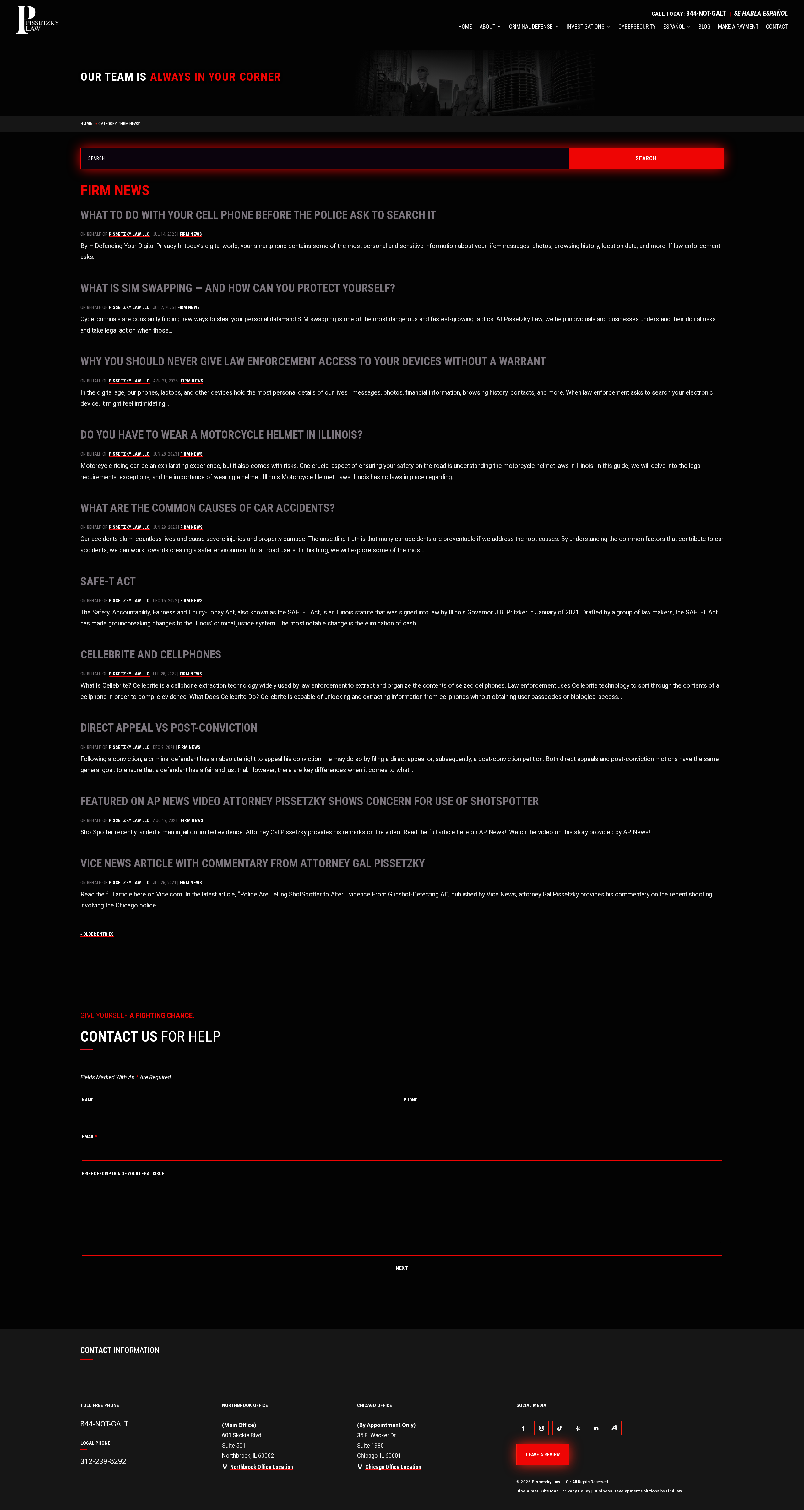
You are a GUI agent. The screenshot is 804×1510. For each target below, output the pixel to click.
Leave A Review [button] (543, 1455)
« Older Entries (97, 934)
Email (89, 1136)
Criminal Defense (531, 26)
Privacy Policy (576, 1490)
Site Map (550, 1490)
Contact (777, 26)
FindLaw (674, 1490)
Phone (410, 1100)
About (487, 26)
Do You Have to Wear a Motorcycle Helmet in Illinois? (221, 434)
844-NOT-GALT (706, 13)
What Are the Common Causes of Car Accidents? (207, 508)
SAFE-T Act (108, 581)
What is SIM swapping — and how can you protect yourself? (237, 288)
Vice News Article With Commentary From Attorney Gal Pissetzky (252, 863)
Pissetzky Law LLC (129, 234)
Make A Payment (738, 26)
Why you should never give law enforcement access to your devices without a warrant (313, 361)
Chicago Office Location (393, 1467)
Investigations (586, 26)
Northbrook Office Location (261, 1467)
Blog (704, 26)
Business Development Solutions (626, 1490)
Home (465, 26)
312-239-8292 (103, 1461)
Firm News (191, 234)
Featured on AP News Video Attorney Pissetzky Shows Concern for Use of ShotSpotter (309, 801)
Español (674, 26)
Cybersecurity (637, 26)
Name (88, 1100)
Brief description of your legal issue (123, 1174)
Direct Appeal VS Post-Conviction (169, 727)
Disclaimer (527, 1490)
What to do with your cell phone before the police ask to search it (258, 215)
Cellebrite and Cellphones (150, 654)
